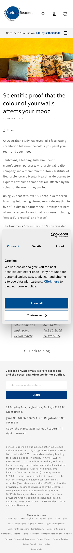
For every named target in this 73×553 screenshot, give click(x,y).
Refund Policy (43, 539)
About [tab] (59, 246)
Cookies (68, 533)
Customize (34, 315)
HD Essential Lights (17, 523)
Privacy (8, 539)
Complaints (36, 549)
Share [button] (11, 130)
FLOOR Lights (12, 518)
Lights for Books (35, 523)
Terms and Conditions (24, 539)
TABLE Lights (27, 518)
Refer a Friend (29, 544)
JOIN (36, 395)
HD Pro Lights (61, 518)
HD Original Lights (43, 518)
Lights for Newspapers (18, 529)
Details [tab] (37, 246)
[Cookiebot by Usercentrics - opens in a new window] (51, 235)
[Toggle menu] (65, 33)
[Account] (54, 14)
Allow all (36, 303)
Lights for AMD (37, 529)
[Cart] (65, 14)
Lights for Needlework (51, 533)
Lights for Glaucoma (10, 533)
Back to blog (39, 350)
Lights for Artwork (31, 533)
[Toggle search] (43, 14)
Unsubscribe (44, 544)
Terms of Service (60, 539)
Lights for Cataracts (56, 529)
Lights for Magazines (55, 523)
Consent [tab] (13, 246)
